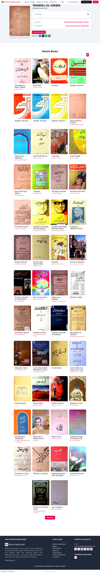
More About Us (10, 560)
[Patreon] (91, 549)
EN (62, 2)
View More (50, 517)
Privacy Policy (56, 552)
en (76, 557)
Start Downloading (38, 32)
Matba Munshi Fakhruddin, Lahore (76, 22)
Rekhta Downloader (59, 544)
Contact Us (53, 2)
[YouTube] (82, 549)
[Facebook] (75, 549)
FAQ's (46, 2)
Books (27, 2)
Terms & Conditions (59, 555)
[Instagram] (85, 549)
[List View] (91, 54)
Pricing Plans (56, 548)
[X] (78, 549)
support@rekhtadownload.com (84, 546)
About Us (40, 2)
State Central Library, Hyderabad (77, 26)
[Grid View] (87, 54)
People (32, 2)
